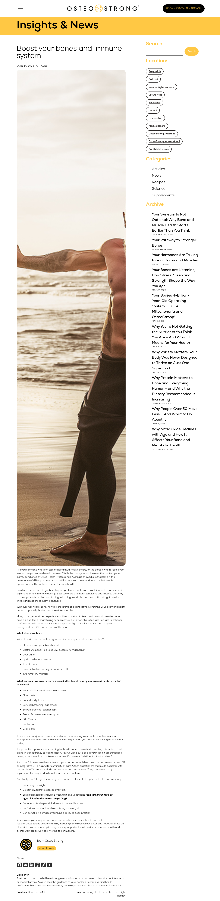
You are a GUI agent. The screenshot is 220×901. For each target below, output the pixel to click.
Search (154, 44)
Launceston (155, 118)
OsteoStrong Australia (162, 133)
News (156, 175)
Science (158, 188)
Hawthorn (154, 102)
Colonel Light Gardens (161, 87)
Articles (41, 65)
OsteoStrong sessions (38, 823)
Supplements (163, 195)
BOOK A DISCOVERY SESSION (183, 8)
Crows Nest (155, 94)
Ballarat (153, 79)
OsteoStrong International (164, 141)
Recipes (158, 182)
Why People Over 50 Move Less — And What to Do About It (175, 414)
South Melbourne (159, 149)
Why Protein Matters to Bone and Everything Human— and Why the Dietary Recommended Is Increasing (173, 389)
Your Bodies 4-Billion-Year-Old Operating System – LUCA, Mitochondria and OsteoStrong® (170, 306)
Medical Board (157, 125)
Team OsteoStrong (50, 841)
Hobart (153, 110)
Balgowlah (155, 71)
